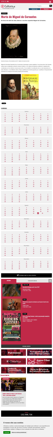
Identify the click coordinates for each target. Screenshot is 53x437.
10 (19, 115)
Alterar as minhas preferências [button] (19, 432)
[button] (26, 25)
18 (26, 117)
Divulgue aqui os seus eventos (27, 275)
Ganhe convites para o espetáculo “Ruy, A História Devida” (12, 394)
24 (19, 119)
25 (26, 119)
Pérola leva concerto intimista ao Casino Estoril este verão (36, 302)
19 (33, 117)
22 (5, 119)
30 (12, 121)
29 (5, 121)
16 (12, 117)
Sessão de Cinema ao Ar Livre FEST (31, 287)
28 (47, 119)
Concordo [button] (6, 432)
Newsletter (46, 9)
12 (33, 115)
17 (19, 117)
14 (47, 115)
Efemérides (4, 13)
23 (12, 119)
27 (40, 119)
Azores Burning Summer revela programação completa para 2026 (36, 317)
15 (5, 117)
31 (19, 121)
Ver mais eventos (26, 346)
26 (33, 119)
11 (26, 115)
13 (40, 115)
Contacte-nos (34, 9)
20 (40, 117)
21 (47, 117)
